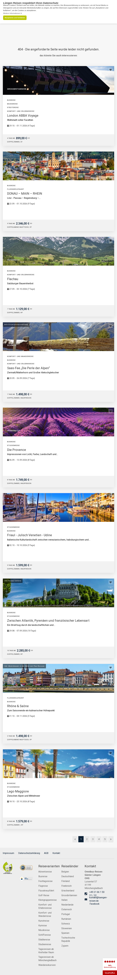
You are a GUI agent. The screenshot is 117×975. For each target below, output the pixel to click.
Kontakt (56, 853)
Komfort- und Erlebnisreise (45, 906)
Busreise (42, 876)
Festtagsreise (45, 881)
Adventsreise (45, 871)
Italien (64, 900)
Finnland (65, 881)
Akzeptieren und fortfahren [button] (15, 18)
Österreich (66, 909)
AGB (46, 853)
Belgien (65, 871)
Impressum (8, 853)
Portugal (65, 914)
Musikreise (44, 930)
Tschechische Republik (68, 939)
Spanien (65, 933)
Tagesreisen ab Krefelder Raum (46, 951)
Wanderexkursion (47, 965)
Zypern (64, 945)
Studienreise (44, 944)
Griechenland (67, 890)
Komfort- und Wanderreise (45, 914)
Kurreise (42, 925)
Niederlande (67, 904)
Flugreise (43, 886)
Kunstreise (43, 920)
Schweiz (65, 923)
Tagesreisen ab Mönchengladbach (47, 959)
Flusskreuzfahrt (46, 890)
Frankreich (66, 886)
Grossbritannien (69, 895)
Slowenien (66, 928)
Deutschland (67, 876)
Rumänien (66, 919)
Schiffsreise (44, 934)
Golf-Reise (43, 895)
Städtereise (44, 939)
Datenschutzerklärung (29, 853)
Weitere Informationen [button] (12, 13)
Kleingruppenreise (47, 900)
